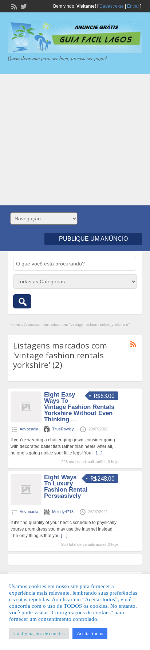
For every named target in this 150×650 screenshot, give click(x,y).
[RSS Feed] (13, 6)
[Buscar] (22, 301)
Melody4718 (63, 511)
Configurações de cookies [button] (38, 633)
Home (14, 324)
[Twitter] (23, 6)
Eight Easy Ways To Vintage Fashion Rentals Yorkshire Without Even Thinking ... (79, 407)
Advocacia (29, 429)
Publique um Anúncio (93, 239)
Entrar (133, 6)
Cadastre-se (111, 6)
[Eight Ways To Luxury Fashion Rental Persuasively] (26, 503)
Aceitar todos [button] (90, 633)
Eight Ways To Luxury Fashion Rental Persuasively (65, 486)
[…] (99, 453)
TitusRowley (63, 429)
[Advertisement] (75, 140)
